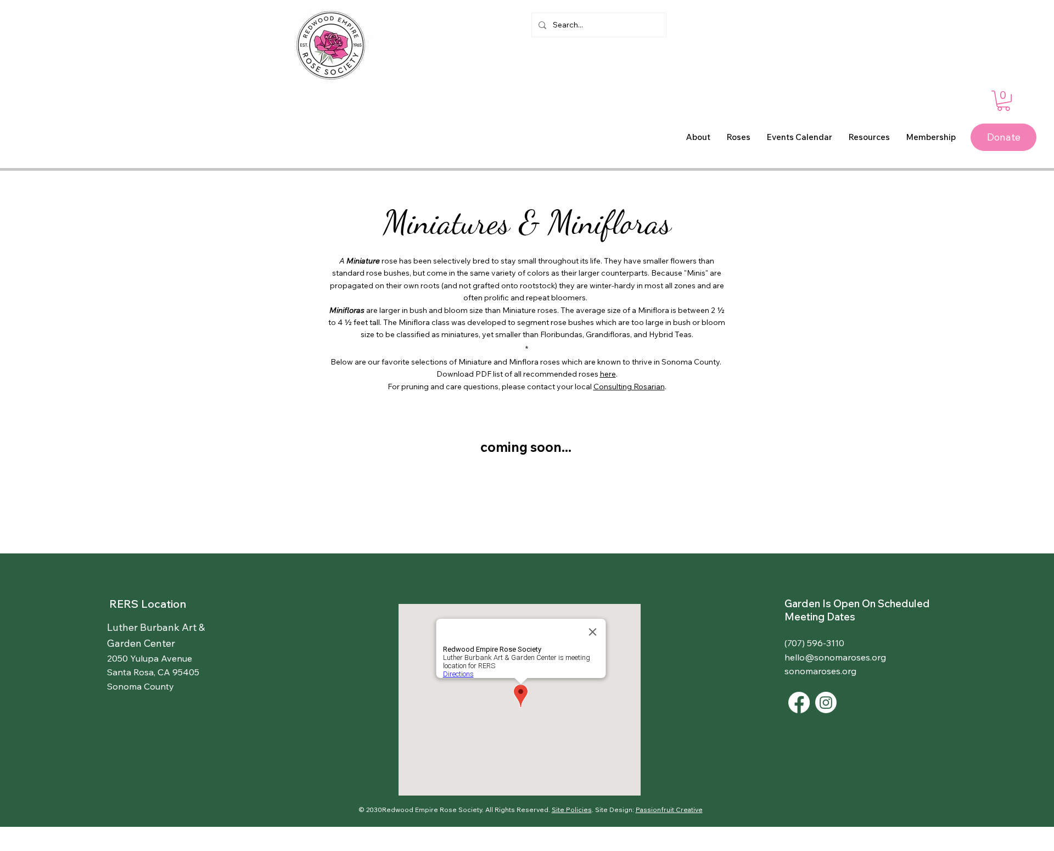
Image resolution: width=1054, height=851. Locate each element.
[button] (1003, 101)
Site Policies (572, 809)
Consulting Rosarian (629, 386)
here (608, 374)
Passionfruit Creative (669, 809)
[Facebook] (799, 702)
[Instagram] (826, 702)
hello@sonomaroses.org (835, 657)
